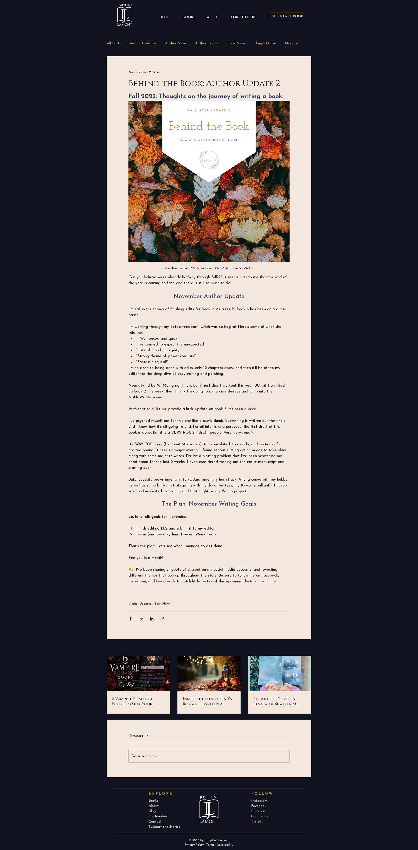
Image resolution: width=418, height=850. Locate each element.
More (289, 43)
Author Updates (143, 43)
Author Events (207, 43)
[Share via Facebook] (130, 619)
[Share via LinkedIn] (152, 619)
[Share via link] (162, 619)
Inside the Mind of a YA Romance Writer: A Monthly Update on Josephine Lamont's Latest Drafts (207, 701)
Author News (175, 43)
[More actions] (287, 72)
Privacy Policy (194, 845)
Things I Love (265, 43)
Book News (236, 43)
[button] (243, 15)
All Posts (114, 43)
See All (306, 647)
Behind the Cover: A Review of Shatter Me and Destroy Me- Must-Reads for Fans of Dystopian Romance (277, 701)
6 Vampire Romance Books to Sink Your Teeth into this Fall (133, 701)
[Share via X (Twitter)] (141, 619)
